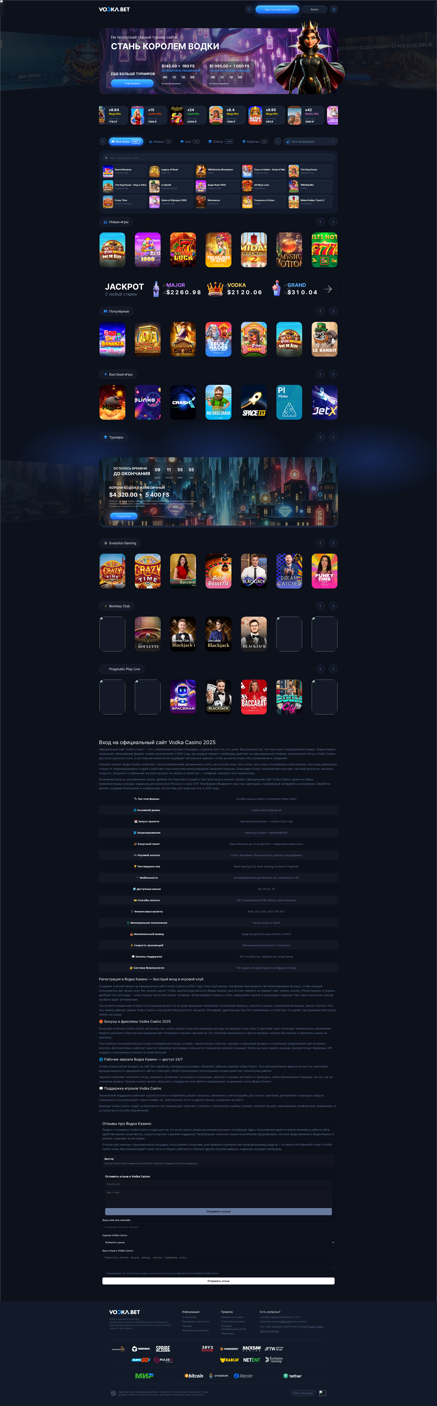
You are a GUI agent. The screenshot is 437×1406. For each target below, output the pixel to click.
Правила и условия (232, 1317)
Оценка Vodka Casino (114, 1235)
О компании (189, 1317)
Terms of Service (269, 1331)
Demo (112, 270)
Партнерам (227, 1333)
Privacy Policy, (316, 1326)
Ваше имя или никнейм (116, 1220)
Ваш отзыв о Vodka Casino (117, 1250)
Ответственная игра (233, 1321)
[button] (103, 141)
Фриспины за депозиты (195, 1330)
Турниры (187, 1325)
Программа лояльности (195, 1321)
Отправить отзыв (219, 1211)
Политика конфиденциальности (233, 1327)
